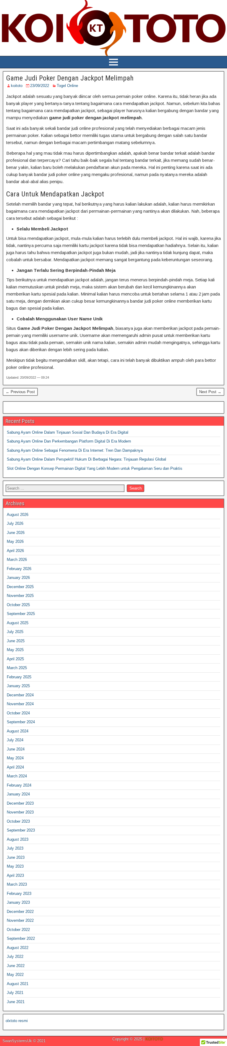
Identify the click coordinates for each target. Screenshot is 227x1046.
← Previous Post (20, 392)
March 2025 (17, 668)
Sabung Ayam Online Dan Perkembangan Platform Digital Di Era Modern (69, 441)
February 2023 (19, 893)
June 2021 (16, 1002)
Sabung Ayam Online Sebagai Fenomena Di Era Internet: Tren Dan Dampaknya (75, 450)
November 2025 (20, 595)
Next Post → (210, 392)
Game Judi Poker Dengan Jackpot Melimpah (70, 78)
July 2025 (15, 631)
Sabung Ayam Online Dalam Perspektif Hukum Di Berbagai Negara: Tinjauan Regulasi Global (86, 459)
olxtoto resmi (17, 1020)
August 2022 (17, 947)
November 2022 (20, 920)
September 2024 (21, 722)
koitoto (16, 85)
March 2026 (17, 559)
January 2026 (18, 577)
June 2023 (16, 857)
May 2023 (15, 866)
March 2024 (17, 776)
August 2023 (17, 839)
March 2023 (17, 884)
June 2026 (16, 532)
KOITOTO (154, 1039)
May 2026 (15, 541)
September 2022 (21, 938)
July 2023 (15, 848)
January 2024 (18, 794)
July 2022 (15, 956)
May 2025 (15, 650)
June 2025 (16, 641)
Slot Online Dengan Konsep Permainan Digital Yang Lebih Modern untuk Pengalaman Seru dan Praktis (94, 468)
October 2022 (18, 929)
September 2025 (21, 613)
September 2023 (21, 830)
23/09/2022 (39, 85)
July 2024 (15, 740)
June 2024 (16, 749)
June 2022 (16, 965)
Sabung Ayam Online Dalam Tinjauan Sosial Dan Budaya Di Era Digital (67, 432)
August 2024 (17, 731)
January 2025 (18, 686)
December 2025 (20, 587)
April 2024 (15, 767)
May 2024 (15, 758)
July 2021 (15, 992)
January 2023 (18, 902)
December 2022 (20, 911)
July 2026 (15, 523)
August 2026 (17, 514)
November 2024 (20, 704)
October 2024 (18, 713)
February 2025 (19, 677)
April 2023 (15, 875)
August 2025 (17, 623)
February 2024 (19, 785)
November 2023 (20, 812)
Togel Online (67, 85)
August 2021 (17, 984)
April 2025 (15, 659)
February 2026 (19, 568)
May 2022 (15, 974)
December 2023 (20, 803)
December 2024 (20, 695)
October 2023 (18, 821)
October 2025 (18, 605)
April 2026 (15, 550)
